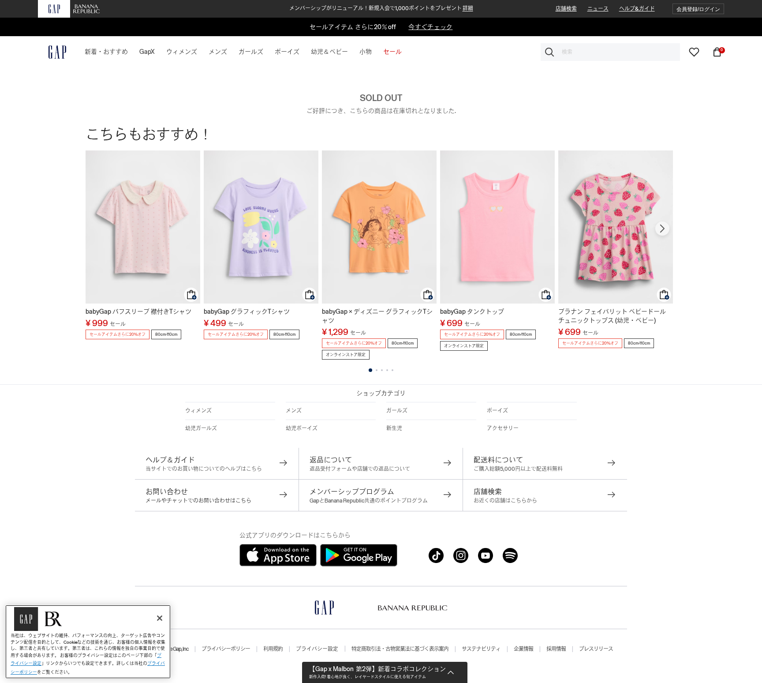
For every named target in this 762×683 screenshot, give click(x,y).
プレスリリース (596, 649)
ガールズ (396, 411)
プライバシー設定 (317, 649)
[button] (698, 9)
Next (662, 228)
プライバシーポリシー (226, 649)
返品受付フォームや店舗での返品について (360, 469)
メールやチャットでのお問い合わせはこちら (198, 501)
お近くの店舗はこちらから (505, 501)
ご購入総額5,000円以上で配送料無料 (518, 469)
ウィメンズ (198, 411)
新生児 (394, 428)
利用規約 (273, 649)
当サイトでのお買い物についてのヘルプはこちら (204, 469)
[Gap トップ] (52, 52)
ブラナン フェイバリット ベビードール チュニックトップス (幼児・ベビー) (612, 316)
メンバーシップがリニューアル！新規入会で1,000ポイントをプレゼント (381, 8)
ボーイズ (497, 411)
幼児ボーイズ (302, 428)
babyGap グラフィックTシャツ (247, 311)
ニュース (598, 9)
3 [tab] (382, 370)
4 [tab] (387, 370)
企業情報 (523, 649)
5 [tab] (392, 370)
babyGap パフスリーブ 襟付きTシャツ (138, 311)
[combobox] (610, 52)
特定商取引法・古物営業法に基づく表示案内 (399, 649)
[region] (88, 642)
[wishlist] (694, 51)
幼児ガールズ (201, 428)
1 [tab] (370, 370)
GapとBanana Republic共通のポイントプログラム (369, 501)
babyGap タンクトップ (472, 311)
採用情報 (556, 649)
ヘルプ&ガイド (637, 9)
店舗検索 (566, 9)
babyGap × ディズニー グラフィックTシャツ (377, 316)
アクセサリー (503, 428)
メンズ (294, 411)
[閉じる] (159, 618)
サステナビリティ (481, 649)
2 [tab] (376, 370)
